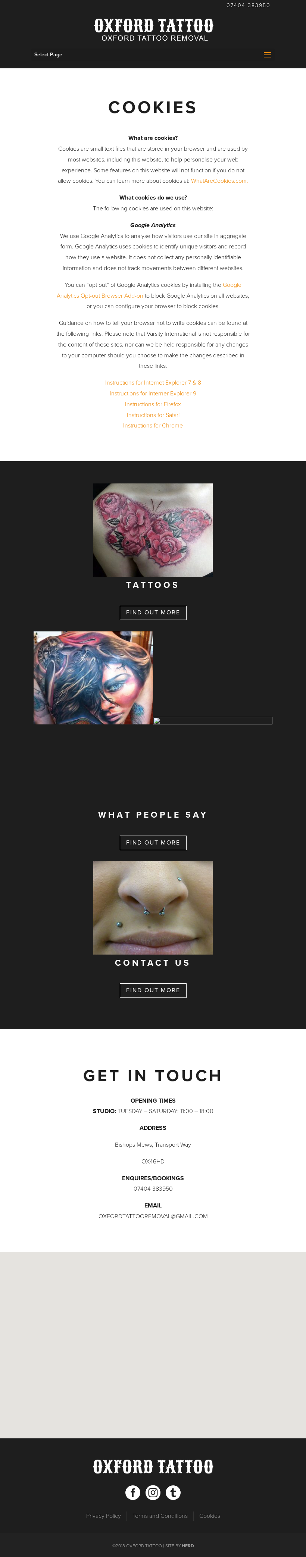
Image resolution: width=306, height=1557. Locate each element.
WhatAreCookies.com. (219, 181)
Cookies (209, 1516)
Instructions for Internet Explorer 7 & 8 (153, 382)
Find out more (153, 612)
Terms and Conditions (160, 1516)
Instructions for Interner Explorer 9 (153, 393)
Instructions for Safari (153, 415)
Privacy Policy (103, 1516)
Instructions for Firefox (153, 404)
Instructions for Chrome (153, 425)
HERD (188, 1545)
